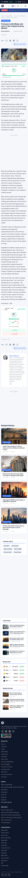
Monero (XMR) (17, 549)
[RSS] (13, 731)
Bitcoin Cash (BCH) (5, 837)
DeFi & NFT (6, 545)
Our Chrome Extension (6, 774)
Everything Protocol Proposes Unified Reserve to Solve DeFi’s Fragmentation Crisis (17, 652)
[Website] (10, 384)
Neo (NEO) (3, 853)
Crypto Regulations (5, 822)
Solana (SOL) (4, 860)
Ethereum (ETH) (7, 552)
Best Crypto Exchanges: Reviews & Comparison (12, 787)
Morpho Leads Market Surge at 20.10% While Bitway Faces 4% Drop (17, 633)
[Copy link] (17, 40)
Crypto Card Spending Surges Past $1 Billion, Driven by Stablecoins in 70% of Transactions (17, 627)
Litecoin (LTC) (4, 835)
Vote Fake (14, 334)
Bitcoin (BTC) (4, 830)
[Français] (15, 6)
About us (3, 744)
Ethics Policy (4, 771)
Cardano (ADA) (4, 865)
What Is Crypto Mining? (6, 784)
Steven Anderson (14, 355)
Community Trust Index (6, 766)
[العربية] (18, 6)
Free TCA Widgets (5, 764)
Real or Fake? (4, 759)
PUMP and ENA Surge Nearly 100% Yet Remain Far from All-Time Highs (17, 646)
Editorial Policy (4, 751)
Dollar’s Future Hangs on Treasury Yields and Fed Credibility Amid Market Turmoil (14, 448)
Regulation (3, 799)
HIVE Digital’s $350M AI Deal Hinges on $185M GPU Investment (17, 707)
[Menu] (25, 6)
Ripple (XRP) (4, 840)
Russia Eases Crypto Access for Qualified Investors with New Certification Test (17, 639)
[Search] (9, 6)
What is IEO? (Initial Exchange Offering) (10, 815)
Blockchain (3, 797)
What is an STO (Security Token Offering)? (11, 817)
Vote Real (15, 330)
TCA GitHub (4, 756)
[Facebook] (10, 40)
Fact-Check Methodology (7, 761)
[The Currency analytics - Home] (2, 6)
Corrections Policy (5, 769)
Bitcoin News (15, 545)
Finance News (9, 16)
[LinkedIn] (9, 731)
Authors (3, 749)
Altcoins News (17, 552)
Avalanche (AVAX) (5, 848)
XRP (2, 863)
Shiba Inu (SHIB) (8, 549)
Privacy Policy (4, 754)
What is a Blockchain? (6, 820)
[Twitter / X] (2, 731)
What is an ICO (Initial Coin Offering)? (10, 812)
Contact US (4, 746)
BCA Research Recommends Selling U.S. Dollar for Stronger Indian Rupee (17, 701)
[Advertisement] (14, 151)
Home (2, 16)
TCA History (4, 777)
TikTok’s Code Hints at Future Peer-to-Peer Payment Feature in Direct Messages (13, 527)
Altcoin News (4, 792)
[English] (13, 6)
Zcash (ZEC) (4, 845)
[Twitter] (6, 40)
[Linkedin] (13, 40)
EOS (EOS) (3, 842)
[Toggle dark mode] (21, 6)
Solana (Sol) (4, 850)
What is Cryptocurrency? (7, 809)
